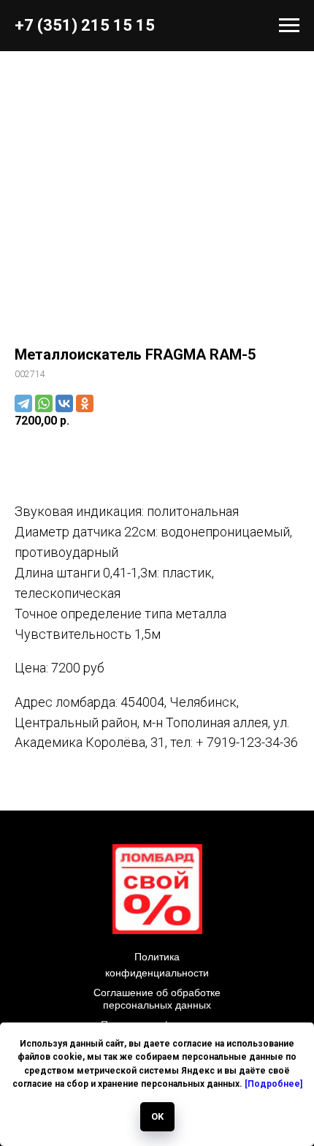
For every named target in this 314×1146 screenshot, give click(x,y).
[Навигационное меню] (289, 25)
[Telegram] (23, 403)
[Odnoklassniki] (84, 403)
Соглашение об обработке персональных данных (157, 999)
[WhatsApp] (44, 403)
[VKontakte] (64, 403)
